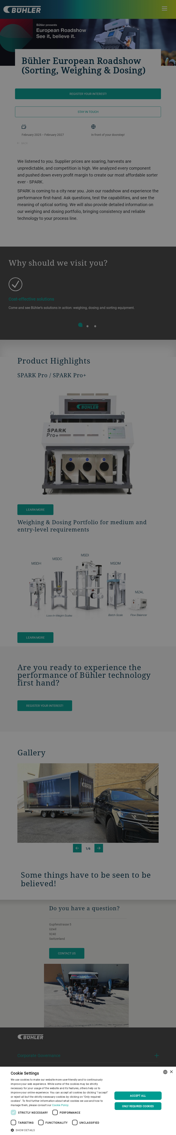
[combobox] (165, 1072)
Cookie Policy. (60, 1105)
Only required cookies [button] (138, 1106)
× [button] (171, 1072)
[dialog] (88, 1101)
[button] (60, 1130)
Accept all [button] (138, 1095)
